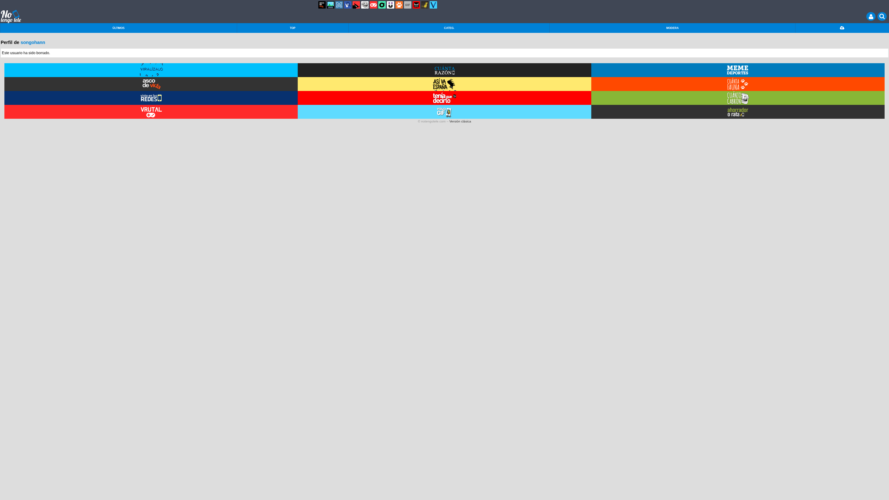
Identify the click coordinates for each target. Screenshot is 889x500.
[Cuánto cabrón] (365, 5)
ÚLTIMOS (119, 28)
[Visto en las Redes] (347, 5)
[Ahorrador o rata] (425, 5)
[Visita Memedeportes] (738, 70)
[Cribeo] (382, 5)
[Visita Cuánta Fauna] (738, 84)
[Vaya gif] (407, 5)
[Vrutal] (373, 5)
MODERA (672, 28)
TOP (292, 28)
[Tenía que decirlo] (416, 5)
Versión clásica (460, 121)
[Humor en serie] (390, 5)
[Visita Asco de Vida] (151, 84)
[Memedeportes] (339, 5)
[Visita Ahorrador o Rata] (738, 112)
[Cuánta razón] (330, 5)
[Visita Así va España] (444, 84)
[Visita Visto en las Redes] (151, 98)
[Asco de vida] (322, 5)
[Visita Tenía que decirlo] (444, 98)
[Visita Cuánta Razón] (444, 70)
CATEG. (449, 28)
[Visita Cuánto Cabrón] (738, 98)
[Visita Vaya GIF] (444, 112)
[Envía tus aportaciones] (842, 28)
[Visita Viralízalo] (151, 70)
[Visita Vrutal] (151, 112)
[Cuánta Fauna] (399, 5)
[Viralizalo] (433, 5)
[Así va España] (356, 5)
